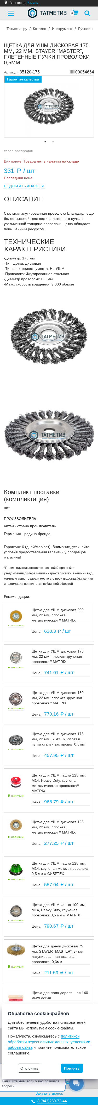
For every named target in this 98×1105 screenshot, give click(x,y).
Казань (32, 2)
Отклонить (29, 1068)
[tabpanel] (49, 106)
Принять (72, 1068)
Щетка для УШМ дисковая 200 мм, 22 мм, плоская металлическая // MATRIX (58, 615)
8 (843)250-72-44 (52, 1101)
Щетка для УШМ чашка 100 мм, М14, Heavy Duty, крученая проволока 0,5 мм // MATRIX (59, 910)
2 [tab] (53, 141)
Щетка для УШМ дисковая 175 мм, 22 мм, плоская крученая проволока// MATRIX (58, 656)
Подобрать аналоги (24, 186)
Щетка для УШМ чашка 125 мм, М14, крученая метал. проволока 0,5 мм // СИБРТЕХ (60, 868)
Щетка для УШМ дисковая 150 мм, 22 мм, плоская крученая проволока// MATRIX (58, 698)
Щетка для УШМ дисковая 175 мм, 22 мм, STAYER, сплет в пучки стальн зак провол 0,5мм (58, 739)
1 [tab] (45, 141)
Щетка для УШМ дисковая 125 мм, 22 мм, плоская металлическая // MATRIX (58, 827)
